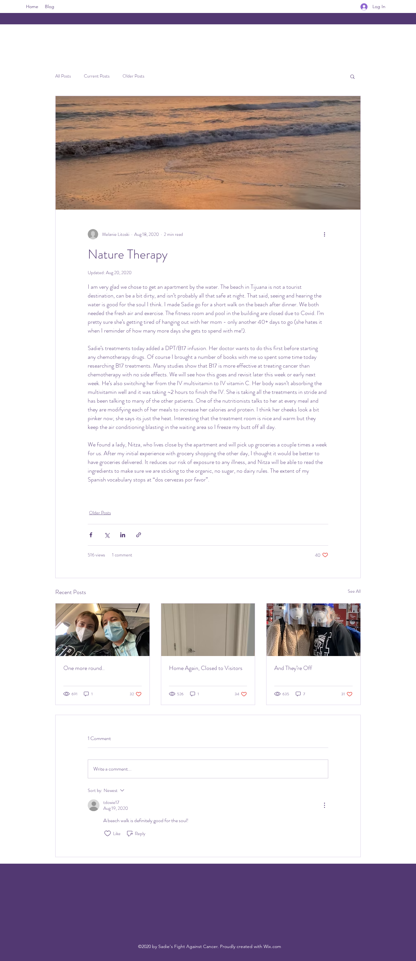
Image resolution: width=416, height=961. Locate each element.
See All (354, 591)
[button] (352, 76)
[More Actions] (324, 805)
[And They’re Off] (313, 629)
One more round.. (84, 668)
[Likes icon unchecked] (107, 833)
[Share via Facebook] (91, 535)
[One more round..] (103, 629)
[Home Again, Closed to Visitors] (208, 629)
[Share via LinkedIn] (123, 535)
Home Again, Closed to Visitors (205, 668)
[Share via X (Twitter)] (107, 535)
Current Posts (97, 76)
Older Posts (133, 76)
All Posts (63, 76)
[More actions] (324, 234)
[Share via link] (139, 535)
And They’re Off (293, 668)
